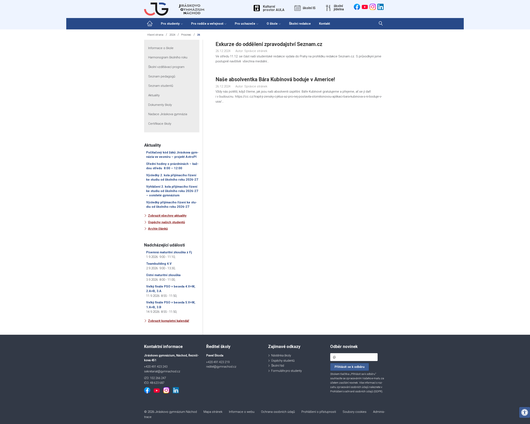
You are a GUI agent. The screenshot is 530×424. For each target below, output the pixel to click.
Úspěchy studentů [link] (283, 360)
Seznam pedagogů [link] (161, 76)
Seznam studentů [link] (160, 86)
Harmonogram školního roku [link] (167, 57)
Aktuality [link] (154, 95)
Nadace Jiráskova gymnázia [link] (167, 114)
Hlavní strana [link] (155, 34)
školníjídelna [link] (339, 7)
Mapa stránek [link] (213, 412)
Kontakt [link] (324, 23)
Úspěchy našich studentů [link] (166, 222)
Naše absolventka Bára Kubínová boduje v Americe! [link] (275, 79)
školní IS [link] (309, 8)
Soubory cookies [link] (354, 412)
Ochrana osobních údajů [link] (278, 412)
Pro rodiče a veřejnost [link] (207, 23)
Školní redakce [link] (300, 23)
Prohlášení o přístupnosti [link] (318, 412)
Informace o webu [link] (241, 412)
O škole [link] (272, 23)
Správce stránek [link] (255, 51)
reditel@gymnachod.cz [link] (221, 366)
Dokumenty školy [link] (160, 105)
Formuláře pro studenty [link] (286, 370)
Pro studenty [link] (170, 23)
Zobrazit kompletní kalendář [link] (168, 321)
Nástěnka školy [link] (281, 355)
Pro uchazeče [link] (245, 23)
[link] (524, 412)
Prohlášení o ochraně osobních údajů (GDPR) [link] (356, 391)
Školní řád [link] (277, 365)
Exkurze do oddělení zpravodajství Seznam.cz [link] (269, 44)
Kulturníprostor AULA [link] (273, 8)
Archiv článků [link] (158, 229)
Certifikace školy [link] (159, 124)
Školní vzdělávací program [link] (166, 67)
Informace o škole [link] (160, 48)
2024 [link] (172, 34)
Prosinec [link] (186, 34)
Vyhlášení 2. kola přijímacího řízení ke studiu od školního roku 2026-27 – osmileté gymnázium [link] (172, 191)
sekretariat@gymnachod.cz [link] (162, 371)
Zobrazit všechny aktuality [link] (167, 215)
